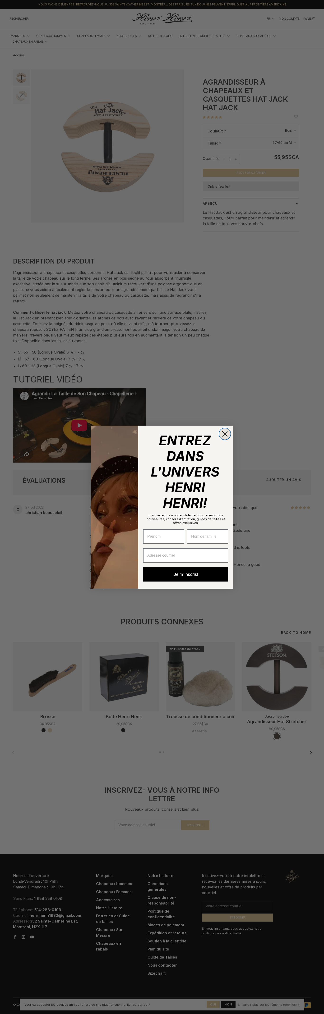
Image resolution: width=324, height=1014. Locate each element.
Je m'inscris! (186, 574)
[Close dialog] (225, 434)
